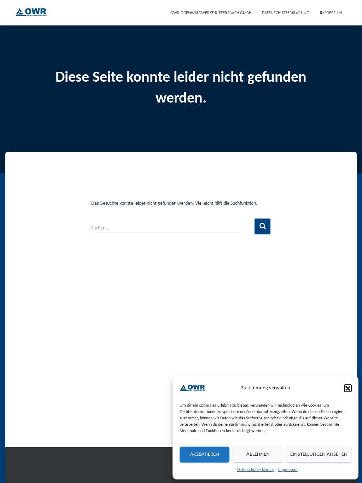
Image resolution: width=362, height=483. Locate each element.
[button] (347, 388)
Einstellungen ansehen (319, 454)
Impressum (288, 470)
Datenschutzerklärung (256, 470)
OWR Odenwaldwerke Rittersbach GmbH (210, 13)
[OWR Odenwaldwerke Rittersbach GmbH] (31, 13)
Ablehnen (258, 454)
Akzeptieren (204, 454)
